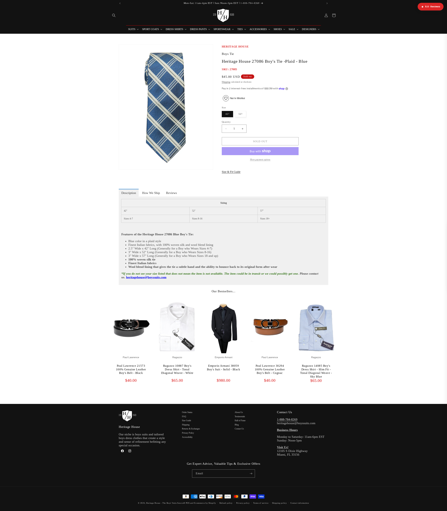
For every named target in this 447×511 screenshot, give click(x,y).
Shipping (226, 82)
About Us (239, 412)
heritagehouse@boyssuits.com (146, 277)
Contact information (299, 503)
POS (188, 503)
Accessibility (187, 437)
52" (242, 115)
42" (229, 115)
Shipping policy (279, 503)
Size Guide (186, 420)
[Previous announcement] (120, 3)
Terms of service (260, 503)
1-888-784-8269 (287, 419)
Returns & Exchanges (191, 428)
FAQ (184, 416)
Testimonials (240, 416)
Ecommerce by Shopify (205, 503)
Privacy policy (243, 503)
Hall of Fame (240, 420)
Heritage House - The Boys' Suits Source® (165, 503)
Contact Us (239, 428)
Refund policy (226, 503)
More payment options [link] (260, 159)
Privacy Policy (188, 433)
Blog (237, 424)
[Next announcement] (327, 3)
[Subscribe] (251, 473)
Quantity (226, 122)
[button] (114, 15)
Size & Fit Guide (231, 171)
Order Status (187, 412)
